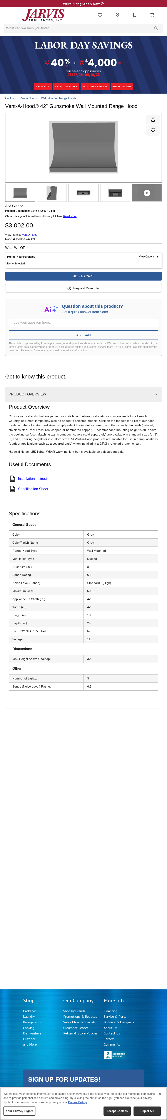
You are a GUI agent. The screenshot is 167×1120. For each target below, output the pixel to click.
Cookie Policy (77, 1102)
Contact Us (112, 1033)
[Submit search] (156, 28)
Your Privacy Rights (19, 1111)
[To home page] (43, 15)
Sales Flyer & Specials (79, 1022)
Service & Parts (115, 1016)
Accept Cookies (117, 1111)
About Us (110, 1028)
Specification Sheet (33, 489)
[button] (13, 15)
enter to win (122, 86)
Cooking (10, 98)
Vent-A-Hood (29, 234)
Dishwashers (32, 1033)
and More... (31, 1044)
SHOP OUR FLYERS (66, 86)
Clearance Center (75, 1028)
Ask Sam (83, 335)
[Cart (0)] (152, 15)
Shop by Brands (74, 1011)
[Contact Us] (135, 15)
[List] (100, 15)
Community (112, 1044)
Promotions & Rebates (80, 1016)
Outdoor (29, 1039)
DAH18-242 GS (25, 239)
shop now (43, 86)
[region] (83, 1103)
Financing (110, 1011)
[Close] (160, 1094)
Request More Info (86, 288)
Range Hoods (28, 98)
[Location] (117, 15)
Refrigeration (32, 1022)
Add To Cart (83, 276)
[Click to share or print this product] (153, 119)
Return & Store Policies (80, 1033)
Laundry (29, 1016)
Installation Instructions (35, 479)
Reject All (147, 1111)
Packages (30, 1011)
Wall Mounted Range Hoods (58, 98)
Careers (109, 1039)
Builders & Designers (119, 1022)
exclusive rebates (95, 86)
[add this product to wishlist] (153, 130)
